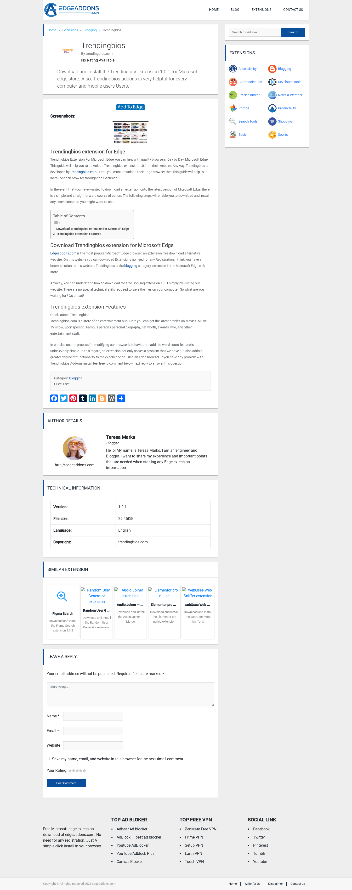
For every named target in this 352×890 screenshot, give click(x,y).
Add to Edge (63, 635)
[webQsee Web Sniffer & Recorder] (198, 591)
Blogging (90, 30)
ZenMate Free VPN (200, 829)
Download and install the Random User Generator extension (97, 622)
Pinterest (260, 845)
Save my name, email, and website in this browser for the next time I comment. (118, 759)
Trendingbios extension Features (78, 234)
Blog (235, 9)
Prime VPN (194, 837)
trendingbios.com (83, 172)
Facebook (261, 829)
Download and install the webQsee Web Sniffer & (198, 616)
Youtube (260, 861)
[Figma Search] (63, 596)
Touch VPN (194, 861)
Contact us (293, 9)
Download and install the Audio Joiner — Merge (130, 616)
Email (53, 730)
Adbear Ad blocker (132, 829)
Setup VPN (194, 845)
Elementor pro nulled (167, 605)
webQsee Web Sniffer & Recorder (210, 605)
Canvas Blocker (130, 861)
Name (53, 716)
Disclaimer (275, 883)
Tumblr (259, 853)
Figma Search (62, 613)
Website (53, 745)
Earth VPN (193, 853)
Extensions (261, 9)
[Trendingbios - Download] (130, 107)
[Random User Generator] (97, 594)
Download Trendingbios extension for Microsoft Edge (92, 229)
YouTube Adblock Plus (135, 853)
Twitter (259, 837)
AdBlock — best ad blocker (139, 837)
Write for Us (252, 883)
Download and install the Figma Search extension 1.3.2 (63, 625)
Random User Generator (101, 610)
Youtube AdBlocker (132, 845)
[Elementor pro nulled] (164, 591)
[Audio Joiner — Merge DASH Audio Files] (130, 591)
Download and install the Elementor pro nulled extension (164, 616)
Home (214, 9)
